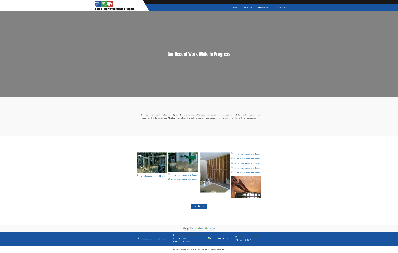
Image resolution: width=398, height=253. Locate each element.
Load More (199, 206)
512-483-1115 (222, 238)
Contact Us (281, 7)
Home (235, 7)
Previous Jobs (263, 7)
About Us (248, 7)
